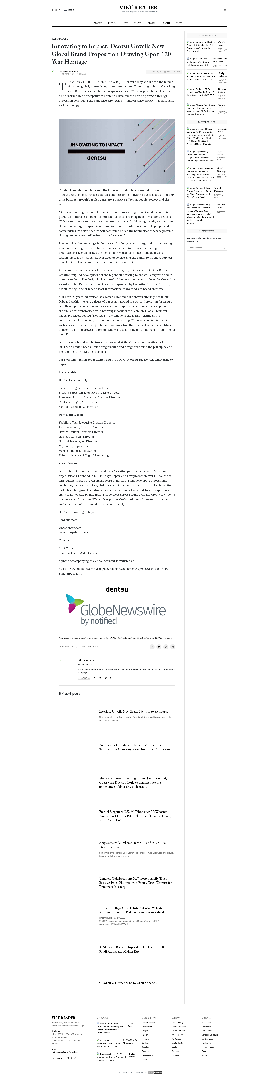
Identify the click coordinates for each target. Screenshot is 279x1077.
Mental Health (177, 1043)
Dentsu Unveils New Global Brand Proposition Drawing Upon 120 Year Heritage (135, 638)
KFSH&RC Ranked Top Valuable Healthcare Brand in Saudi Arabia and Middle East (136, 949)
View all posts (84, 678)
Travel (138, 23)
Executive (145, 1051)
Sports (151, 23)
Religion (145, 1031)
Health (166, 23)
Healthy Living (177, 1023)
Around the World (179, 1035)
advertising (64, 638)
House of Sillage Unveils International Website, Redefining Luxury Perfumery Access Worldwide (132, 910)
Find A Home (207, 1031)
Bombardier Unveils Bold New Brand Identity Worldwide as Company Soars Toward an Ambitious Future (134, 749)
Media (174, 1047)
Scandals (145, 1047)
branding (74, 638)
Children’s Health (179, 1031)
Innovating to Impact (88, 638)
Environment (147, 1027)
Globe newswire (88, 660)
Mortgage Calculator (210, 1035)
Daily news (176, 1055)
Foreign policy (147, 1055)
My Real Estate (208, 1039)
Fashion (145, 1035)
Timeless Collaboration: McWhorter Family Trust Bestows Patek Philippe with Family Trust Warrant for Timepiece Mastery (135, 882)
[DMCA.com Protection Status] (155, 1072)
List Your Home (208, 1047)
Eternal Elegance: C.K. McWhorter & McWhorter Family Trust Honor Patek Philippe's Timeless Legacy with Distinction (135, 815)
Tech (179, 23)
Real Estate (206, 1023)
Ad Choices (176, 1039)
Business (113, 23)
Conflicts (145, 1043)
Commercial (206, 1027)
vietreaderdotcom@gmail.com (65, 1052)
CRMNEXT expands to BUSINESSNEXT (128, 982)
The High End (207, 1043)
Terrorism (145, 1039)
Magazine (206, 1055)
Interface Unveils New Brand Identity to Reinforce (133, 711)
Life (126, 23)
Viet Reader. (139, 7)
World (98, 23)
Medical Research (179, 1027)
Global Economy (148, 1023)
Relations (175, 1051)
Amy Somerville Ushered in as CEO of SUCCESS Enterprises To (132, 844)
